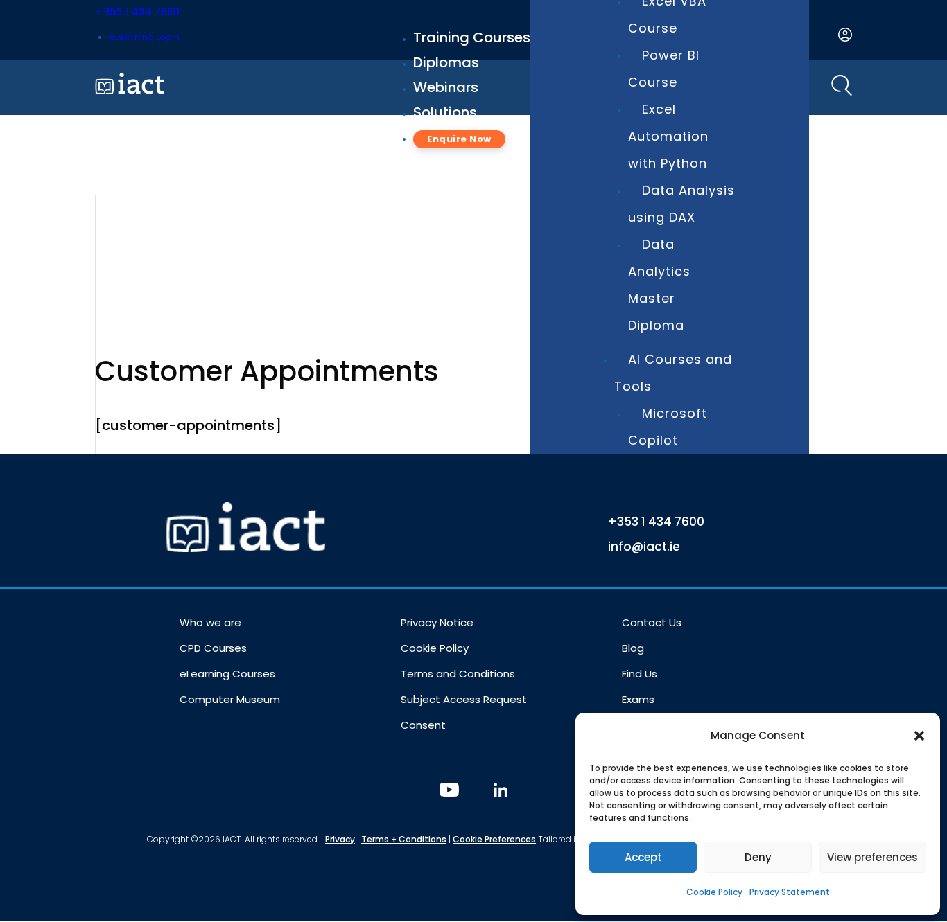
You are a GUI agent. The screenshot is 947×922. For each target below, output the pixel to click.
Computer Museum (230, 699)
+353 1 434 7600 (656, 521)
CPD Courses (213, 648)
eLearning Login (144, 37)
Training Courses (471, 37)
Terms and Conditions (458, 673)
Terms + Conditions (403, 839)
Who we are (210, 622)
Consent (423, 725)
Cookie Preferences (494, 839)
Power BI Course (664, 68)
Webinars (445, 87)
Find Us (639, 673)
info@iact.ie (644, 546)
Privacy (340, 839)
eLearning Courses (227, 673)
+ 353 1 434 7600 (137, 12)
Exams (638, 699)
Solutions (445, 112)
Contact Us (651, 622)
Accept (643, 857)
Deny (758, 857)
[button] (919, 736)
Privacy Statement (789, 892)
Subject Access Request (464, 699)
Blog (633, 648)
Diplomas (446, 62)
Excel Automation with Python (668, 136)
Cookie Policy (714, 892)
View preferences (872, 857)
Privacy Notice (437, 622)
